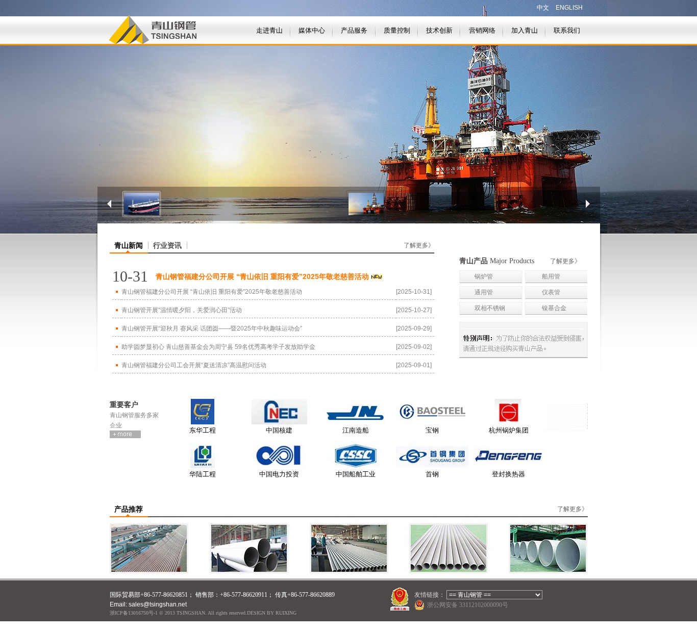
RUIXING (286, 613)
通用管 (484, 292)
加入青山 (524, 30)
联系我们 (567, 30)
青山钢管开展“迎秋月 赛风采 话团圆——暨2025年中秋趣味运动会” (211, 328)
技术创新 (439, 30)
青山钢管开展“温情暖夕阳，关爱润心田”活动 (181, 310)
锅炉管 (484, 276)
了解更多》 (419, 245)
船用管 (551, 276)
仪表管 (551, 292)
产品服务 (354, 30)
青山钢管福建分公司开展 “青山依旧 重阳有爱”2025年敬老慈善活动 (211, 291)
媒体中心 (311, 30)
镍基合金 (554, 308)
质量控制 (397, 30)
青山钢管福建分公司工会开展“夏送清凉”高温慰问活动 (193, 365)
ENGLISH (569, 7)
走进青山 (269, 30)
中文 (543, 7)
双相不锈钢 (490, 308)
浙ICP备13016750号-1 (134, 613)
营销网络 (482, 30)
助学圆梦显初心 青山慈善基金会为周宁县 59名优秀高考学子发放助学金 (218, 346)
